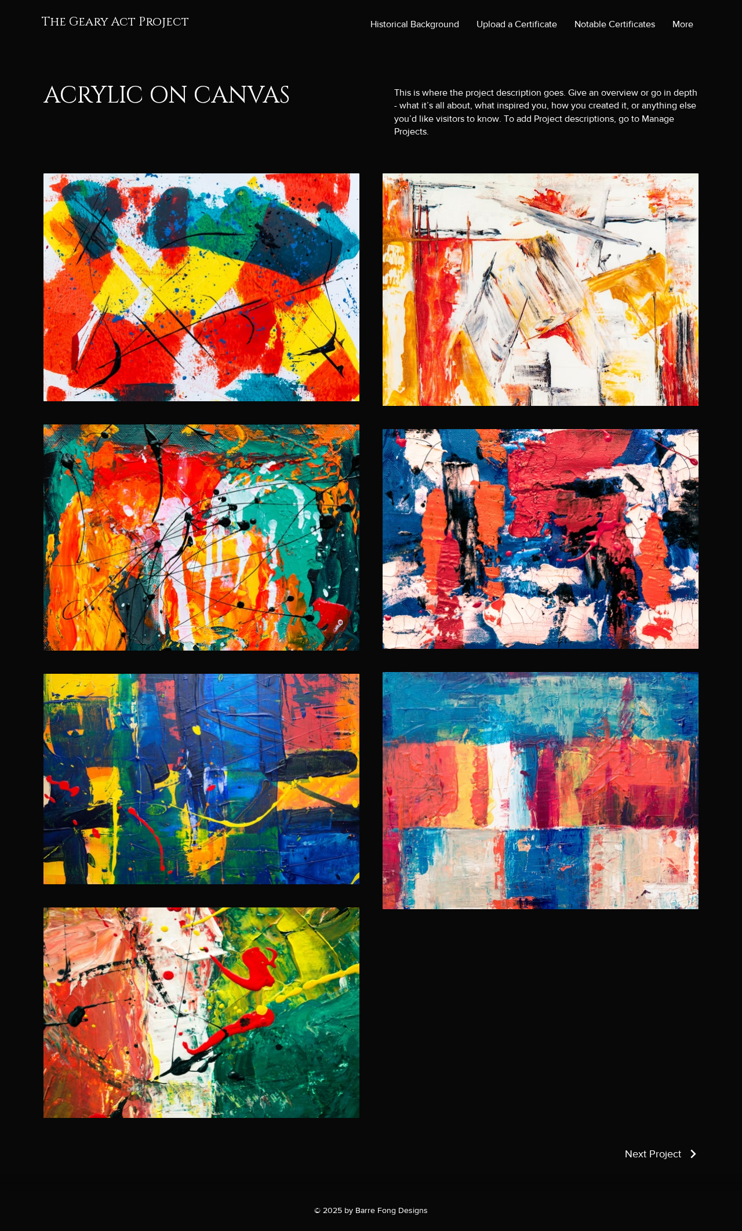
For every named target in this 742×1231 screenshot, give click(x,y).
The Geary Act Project (115, 22)
